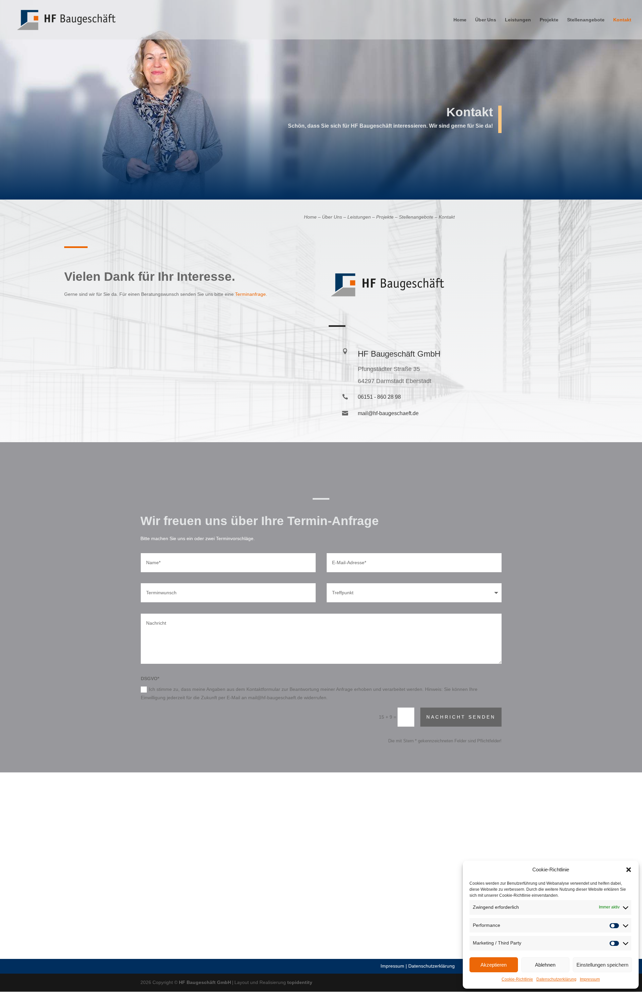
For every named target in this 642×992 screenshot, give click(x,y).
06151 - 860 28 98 (379, 397)
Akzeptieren (493, 965)
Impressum (590, 979)
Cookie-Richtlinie (517, 979)
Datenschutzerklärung (556, 979)
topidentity (299, 982)
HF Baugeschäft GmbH (205, 982)
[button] (628, 869)
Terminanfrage (250, 294)
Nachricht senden (461, 717)
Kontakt (622, 19)
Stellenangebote (586, 19)
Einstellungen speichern (602, 965)
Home (459, 19)
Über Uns (485, 19)
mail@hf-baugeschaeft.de (388, 413)
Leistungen (518, 19)
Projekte (549, 19)
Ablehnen (545, 965)
